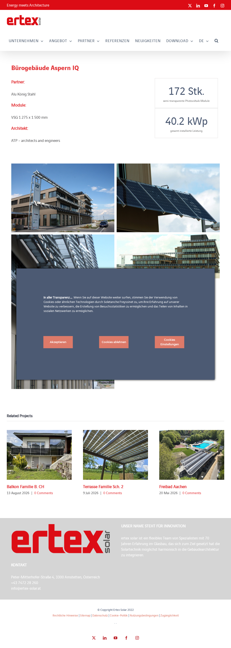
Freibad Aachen (173, 486)
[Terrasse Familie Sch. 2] (115, 455)
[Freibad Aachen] (191, 455)
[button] (217, 40)
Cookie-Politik (119, 615)
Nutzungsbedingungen (144, 615)
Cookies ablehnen (114, 342)
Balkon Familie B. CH (25, 486)
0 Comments (43, 492)
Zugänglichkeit (169, 615)
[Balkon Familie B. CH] (39, 455)
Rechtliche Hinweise (65, 615)
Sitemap (85, 615)
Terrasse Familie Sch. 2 (103, 486)
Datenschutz (100, 615)
